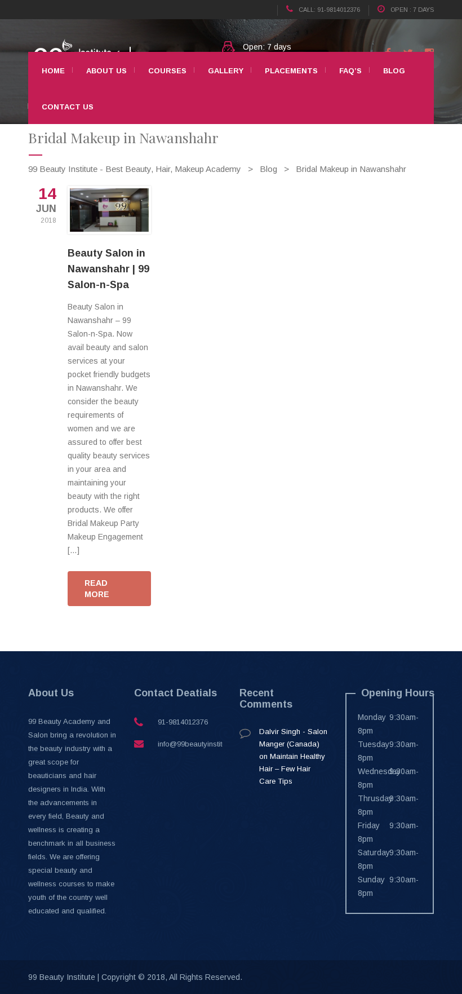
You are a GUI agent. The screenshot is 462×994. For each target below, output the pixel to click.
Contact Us (68, 107)
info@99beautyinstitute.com (203, 744)
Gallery (225, 71)
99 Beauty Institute (61, 977)
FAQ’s (350, 71)
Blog (394, 71)
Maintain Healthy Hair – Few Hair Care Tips (292, 768)
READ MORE (97, 588)
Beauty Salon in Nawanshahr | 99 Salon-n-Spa (108, 269)
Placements (291, 71)
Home (53, 71)
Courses (167, 71)
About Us (106, 71)
